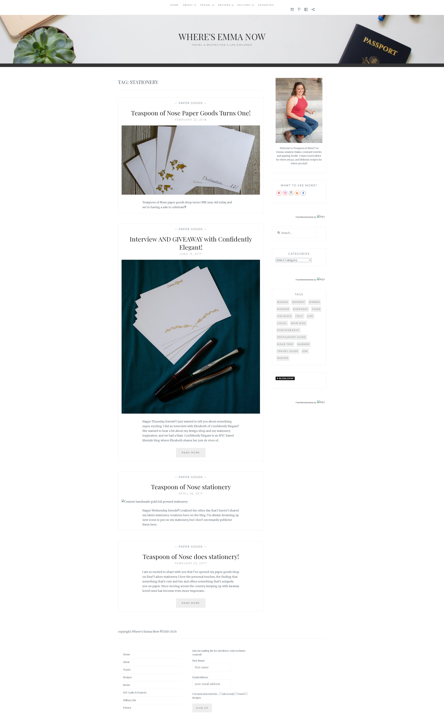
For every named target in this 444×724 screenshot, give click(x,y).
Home (174, 5)
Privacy (127, 707)
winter (282, 358)
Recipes (224, 5)
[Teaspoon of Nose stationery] (155, 501)
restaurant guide (291, 337)
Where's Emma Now (222, 36)
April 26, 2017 (191, 493)
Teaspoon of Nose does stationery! (191, 556)
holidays (284, 316)
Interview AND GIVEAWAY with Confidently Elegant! (191, 243)
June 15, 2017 (191, 254)
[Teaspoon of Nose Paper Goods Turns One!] (191, 193)
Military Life (129, 700)
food (316, 309)
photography (288, 330)
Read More (194, 454)
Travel (205, 5)
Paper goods (191, 103)
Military (244, 5)
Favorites (266, 5)
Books (126, 685)
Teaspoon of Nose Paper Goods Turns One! (191, 113)
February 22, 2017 (191, 563)
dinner (314, 302)
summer (303, 344)
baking (282, 302)
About (188, 5)
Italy (299, 316)
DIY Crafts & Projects (135, 692)
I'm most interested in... (205, 694)
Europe (283, 309)
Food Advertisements (305, 217)
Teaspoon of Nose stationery (191, 486)
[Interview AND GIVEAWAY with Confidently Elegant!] (191, 412)
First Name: (198, 660)
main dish (298, 323)
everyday (300, 309)
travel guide (287, 351)
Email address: (200, 677)
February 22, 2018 (191, 119)
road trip (285, 344)
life (310, 316)
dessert (298, 302)
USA (305, 351)
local (282, 323)
